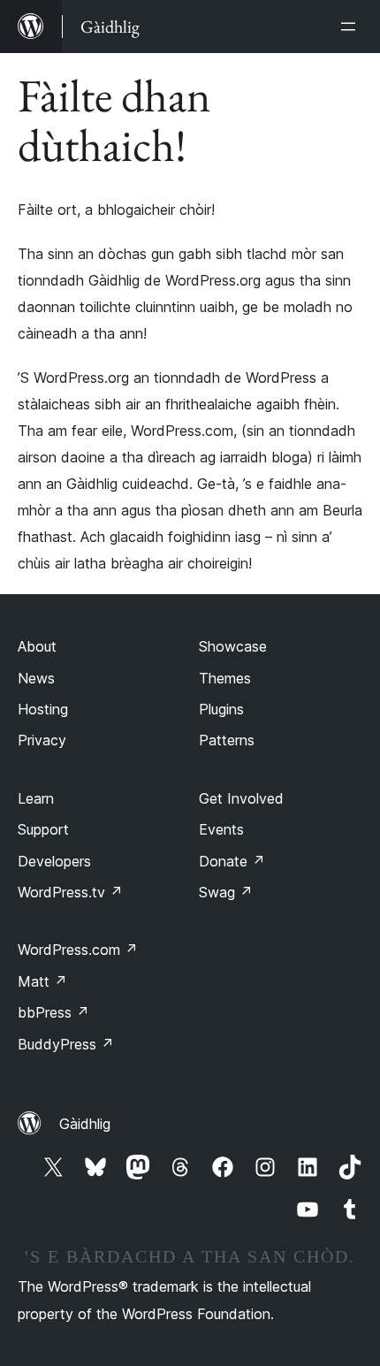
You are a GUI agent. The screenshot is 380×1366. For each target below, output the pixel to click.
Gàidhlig (84, 1124)
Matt (42, 981)
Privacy (42, 740)
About (37, 646)
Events (221, 829)
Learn (36, 798)
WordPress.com (78, 949)
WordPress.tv (70, 892)
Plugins (221, 709)
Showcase (233, 646)
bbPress (53, 1012)
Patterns (227, 740)
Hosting (43, 709)
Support (43, 829)
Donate (232, 861)
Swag (226, 892)
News (36, 678)
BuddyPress (66, 1044)
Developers (54, 861)
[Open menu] (351, 26)
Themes (225, 678)
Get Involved (241, 798)
